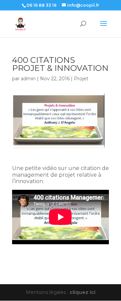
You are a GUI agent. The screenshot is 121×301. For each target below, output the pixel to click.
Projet (81, 79)
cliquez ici (82, 292)
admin (28, 79)
